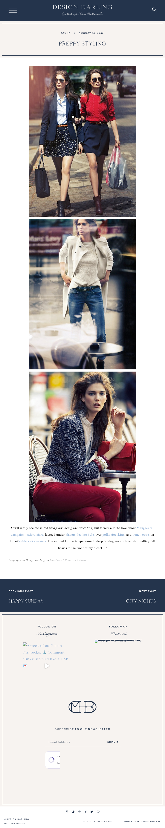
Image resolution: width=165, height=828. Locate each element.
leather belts (86, 534)
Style (65, 32)
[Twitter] (92, 811)
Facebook (56, 560)
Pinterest (70, 560)
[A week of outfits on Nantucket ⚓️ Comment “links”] (46, 665)
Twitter (83, 560)
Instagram (47, 634)
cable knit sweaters (32, 541)
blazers (71, 534)
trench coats (141, 534)
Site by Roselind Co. (98, 821)
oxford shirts (35, 534)
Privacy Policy (15, 823)
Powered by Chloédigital (142, 821)
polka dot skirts (113, 534)
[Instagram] (67, 811)
